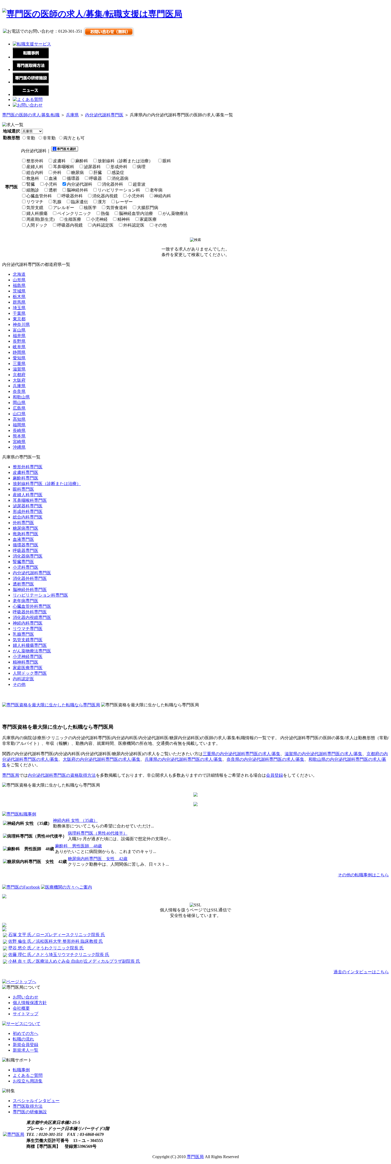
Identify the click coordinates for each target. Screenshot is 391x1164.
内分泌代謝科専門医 (104, 115)
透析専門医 (23, 584)
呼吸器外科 (72, 196)
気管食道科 (116, 207)
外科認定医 (133, 225)
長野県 (19, 341)
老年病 (156, 190)
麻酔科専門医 (25, 478)
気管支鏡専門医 (28, 640)
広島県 (19, 408)
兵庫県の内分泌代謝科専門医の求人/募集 (183, 759)
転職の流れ (23, 1039)
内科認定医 (103, 225)
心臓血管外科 (39, 196)
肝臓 (97, 172)
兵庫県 (72, 115)
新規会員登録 (25, 1044)
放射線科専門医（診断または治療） (47, 483)
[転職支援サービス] (32, 44)
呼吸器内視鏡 (70, 225)
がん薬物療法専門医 (32, 651)
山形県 (19, 280)
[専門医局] (13, 1134)
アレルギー (63, 207)
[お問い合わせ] (28, 105)
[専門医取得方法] (31, 69)
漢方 (102, 201)
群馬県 (19, 302)
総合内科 (34, 172)
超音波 (139, 184)
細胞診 (32, 190)
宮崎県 (19, 441)
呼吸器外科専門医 (30, 612)
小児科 (50, 184)
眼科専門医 (23, 489)
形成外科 (118, 166)
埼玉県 (19, 307)
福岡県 (19, 425)
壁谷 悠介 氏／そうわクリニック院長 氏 (46, 948)
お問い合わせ (25, 997)
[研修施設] (31, 82)
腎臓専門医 (23, 561)
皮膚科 (59, 161)
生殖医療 (72, 219)
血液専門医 (23, 539)
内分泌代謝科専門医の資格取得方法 (62, 775)
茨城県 (19, 291)
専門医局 (10, 775)
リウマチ (34, 201)
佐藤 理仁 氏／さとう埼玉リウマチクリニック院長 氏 (58, 954)
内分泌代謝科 (79, 184)
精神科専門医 (25, 662)
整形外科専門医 (28, 467)
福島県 (19, 285)
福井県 (19, 335)
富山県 (19, 330)
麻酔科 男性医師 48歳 (78, 846)
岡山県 (19, 402)
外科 (57, 172)
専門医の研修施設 (30, 1112)
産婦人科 (34, 166)
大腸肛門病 (147, 207)
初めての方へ (25, 1033)
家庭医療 (148, 219)
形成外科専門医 (28, 511)
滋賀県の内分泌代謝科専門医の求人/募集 (323, 753)
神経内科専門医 (28, 623)
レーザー (124, 201)
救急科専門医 (25, 534)
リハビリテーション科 (119, 190)
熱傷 (105, 213)
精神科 (123, 219)
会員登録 (274, 775)
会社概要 (21, 1008)
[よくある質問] (28, 99)
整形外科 (34, 161)
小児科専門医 (25, 567)
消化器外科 (112, 184)
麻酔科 (81, 161)
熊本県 (19, 436)
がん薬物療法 (175, 213)
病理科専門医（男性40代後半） (97, 833)
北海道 (19, 274)
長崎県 (19, 430)
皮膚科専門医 (25, 472)
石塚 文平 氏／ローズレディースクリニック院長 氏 (56, 934)
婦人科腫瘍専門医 (30, 645)
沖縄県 (19, 447)
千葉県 (19, 313)
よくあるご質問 (28, 1075)
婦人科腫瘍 (37, 213)
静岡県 (19, 352)
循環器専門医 (25, 545)
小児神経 (99, 219)
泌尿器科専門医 (28, 506)
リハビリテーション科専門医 (40, 595)
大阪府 (19, 380)
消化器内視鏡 (105, 196)
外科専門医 (23, 522)
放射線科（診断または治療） (125, 161)
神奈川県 (21, 324)
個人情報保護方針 (30, 1002)
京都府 (19, 374)
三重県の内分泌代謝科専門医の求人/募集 (241, 753)
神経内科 (162, 196)
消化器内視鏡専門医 (32, 617)
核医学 (90, 207)
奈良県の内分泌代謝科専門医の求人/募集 (265, 759)
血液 (53, 178)
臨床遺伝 (79, 201)
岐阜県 (19, 347)
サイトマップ (25, 1014)
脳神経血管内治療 (136, 213)
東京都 (19, 319)
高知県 (19, 419)
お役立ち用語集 (28, 1081)
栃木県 (19, 296)
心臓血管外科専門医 (32, 606)
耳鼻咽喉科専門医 (30, 500)
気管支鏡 (34, 207)
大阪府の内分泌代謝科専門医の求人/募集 (101, 759)
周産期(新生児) (40, 219)
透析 (53, 190)
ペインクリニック (74, 213)
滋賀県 (19, 369)
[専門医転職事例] (19, 814)
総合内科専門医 (28, 517)
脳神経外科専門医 (30, 589)
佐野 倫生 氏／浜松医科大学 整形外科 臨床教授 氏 (55, 941)
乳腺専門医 (23, 634)
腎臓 (30, 184)
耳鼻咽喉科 (63, 166)
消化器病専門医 (28, 556)
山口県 (19, 413)
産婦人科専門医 (28, 494)
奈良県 (19, 391)
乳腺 (57, 201)
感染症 (117, 172)
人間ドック (37, 225)
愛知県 (19, 358)
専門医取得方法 (28, 1106)
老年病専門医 (25, 600)
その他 (160, 225)
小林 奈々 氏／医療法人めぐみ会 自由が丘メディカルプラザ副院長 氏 (74, 961)
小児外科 (135, 196)
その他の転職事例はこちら (363, 875)
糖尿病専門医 (25, 528)
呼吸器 (95, 178)
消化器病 (119, 178)
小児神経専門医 (28, 656)
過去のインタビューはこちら (361, 972)
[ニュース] (31, 94)
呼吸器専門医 (25, 550)
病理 (141, 166)
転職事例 (21, 1070)
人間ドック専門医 (30, 673)
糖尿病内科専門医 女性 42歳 (97, 858)
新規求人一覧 (25, 1050)
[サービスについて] (21, 1023)
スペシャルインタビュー (36, 1100)
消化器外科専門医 (30, 578)
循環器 (73, 178)
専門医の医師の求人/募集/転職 (31, 115)
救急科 (32, 178)
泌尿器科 (92, 166)
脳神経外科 (77, 190)
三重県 (19, 363)
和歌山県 (21, 397)
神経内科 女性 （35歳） (75, 820)
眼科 (167, 161)
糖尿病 (77, 172)
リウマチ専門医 (28, 628)
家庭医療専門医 (28, 667)
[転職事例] (31, 57)
